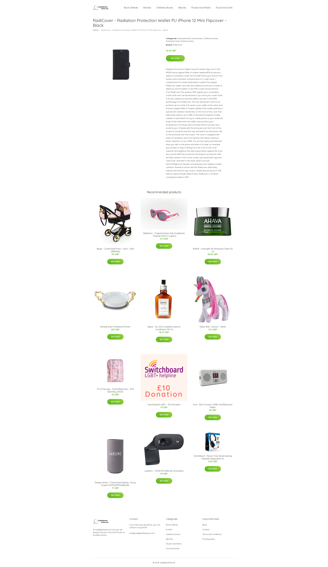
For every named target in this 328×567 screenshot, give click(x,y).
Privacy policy (208, 539)
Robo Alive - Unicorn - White (213, 326)
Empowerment (184, 38)
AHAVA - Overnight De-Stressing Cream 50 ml (213, 250)
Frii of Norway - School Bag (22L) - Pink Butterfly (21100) (115, 390)
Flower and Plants (201, 7)
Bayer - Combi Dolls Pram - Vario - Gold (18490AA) (115, 250)
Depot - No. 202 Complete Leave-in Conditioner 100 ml (164, 328)
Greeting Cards (173, 41)
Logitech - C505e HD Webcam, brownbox (164, 471)
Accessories (197, 38)
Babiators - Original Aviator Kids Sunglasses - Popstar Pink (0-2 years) (164, 234)
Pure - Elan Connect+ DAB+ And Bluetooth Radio (212, 406)
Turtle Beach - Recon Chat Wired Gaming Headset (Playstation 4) (212, 457)
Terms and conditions (212, 534)
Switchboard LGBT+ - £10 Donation (164, 404)
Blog (204, 525)
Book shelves (131, 7)
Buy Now (175, 58)
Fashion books (187, 41)
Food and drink (224, 7)
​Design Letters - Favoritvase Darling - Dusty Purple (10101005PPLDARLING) (115, 483)
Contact (205, 529)
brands (147, 7)
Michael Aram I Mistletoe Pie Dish (115, 326)
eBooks (182, 7)
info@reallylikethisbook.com (142, 533)
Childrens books (164, 7)
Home (95, 30)
